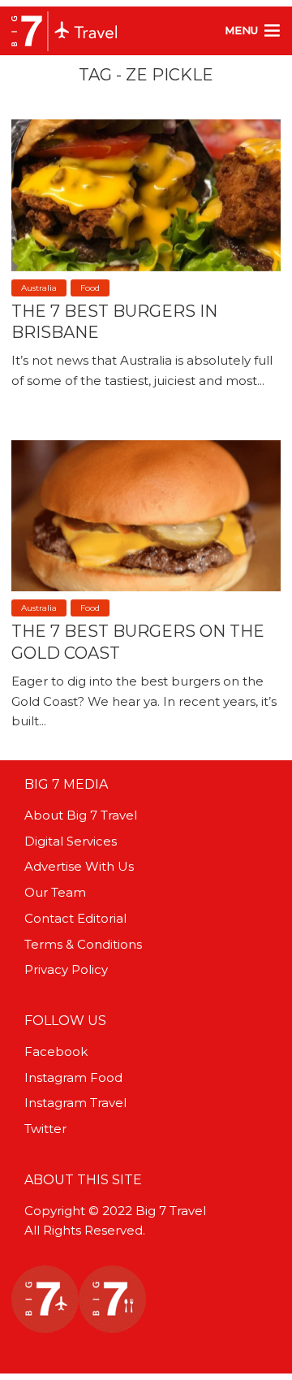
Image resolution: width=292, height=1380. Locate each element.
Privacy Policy (66, 969)
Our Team (55, 892)
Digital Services (70, 841)
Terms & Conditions (83, 944)
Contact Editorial (75, 918)
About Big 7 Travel (80, 815)
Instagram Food (73, 1077)
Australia (39, 288)
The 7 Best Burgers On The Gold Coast (137, 641)
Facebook (56, 1051)
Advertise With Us (79, 866)
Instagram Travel (75, 1102)
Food (90, 288)
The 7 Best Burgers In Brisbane (114, 321)
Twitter (45, 1128)
